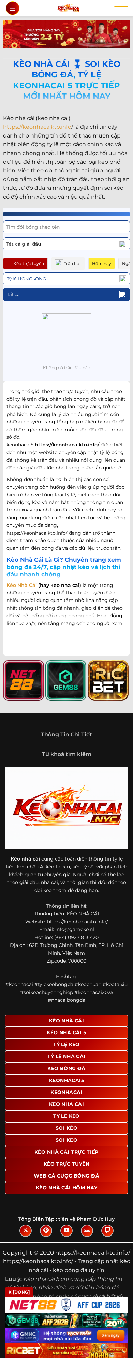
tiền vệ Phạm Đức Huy (86, 1219)
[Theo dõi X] (25, 1231)
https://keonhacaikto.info (37, 127)
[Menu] (12, 8)
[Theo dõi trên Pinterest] (46, 1231)
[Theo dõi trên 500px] (87, 1231)
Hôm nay (101, 263)
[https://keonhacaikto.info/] (68, 8)
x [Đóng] (19, 1292)
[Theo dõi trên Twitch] (107, 1231)
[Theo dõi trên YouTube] (66, 1231)
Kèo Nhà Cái (21, 585)
